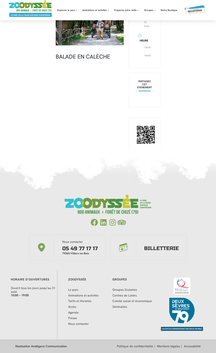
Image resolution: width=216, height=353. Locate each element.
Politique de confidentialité (135, 346)
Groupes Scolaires (124, 290)
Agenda (73, 312)
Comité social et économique (132, 301)
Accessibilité (192, 346)
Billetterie (161, 248)
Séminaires (119, 307)
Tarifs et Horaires (79, 301)
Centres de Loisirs (124, 295)
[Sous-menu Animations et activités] (108, 10)
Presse (72, 318)
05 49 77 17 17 (80, 249)
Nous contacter (78, 324)
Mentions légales (168, 346)
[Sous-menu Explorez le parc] (76, 10)
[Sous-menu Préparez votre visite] (138, 10)
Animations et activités (83, 295)
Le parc (73, 290)
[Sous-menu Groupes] (155, 10)
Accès (72, 307)
